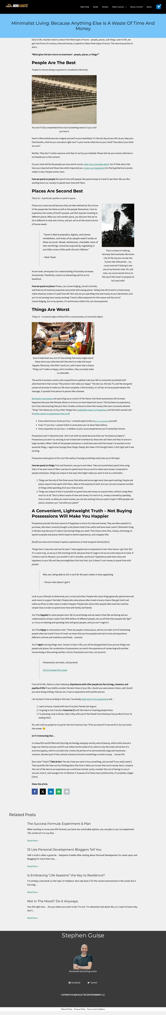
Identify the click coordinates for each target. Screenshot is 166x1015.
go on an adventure (102, 421)
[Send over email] (59, 792)
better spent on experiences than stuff (52, 413)
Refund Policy (66, 1009)
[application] (125, 7)
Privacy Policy (79, 1009)
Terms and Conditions (96, 1009)
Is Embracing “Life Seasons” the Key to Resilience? (66, 875)
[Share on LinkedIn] (51, 792)
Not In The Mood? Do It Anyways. (52, 901)
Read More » (33, 840)
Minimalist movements (42, 398)
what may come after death (96, 164)
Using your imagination (94, 168)
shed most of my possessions (95, 699)
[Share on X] (43, 792)
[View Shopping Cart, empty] (158, 7)
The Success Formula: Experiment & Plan (59, 824)
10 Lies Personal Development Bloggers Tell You (64, 849)
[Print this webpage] (67, 792)
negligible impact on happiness (92, 409)
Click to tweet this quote (55, 670)
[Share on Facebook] (35, 792)
